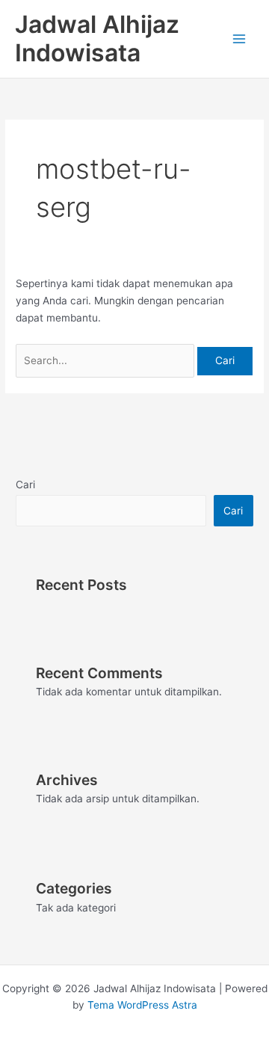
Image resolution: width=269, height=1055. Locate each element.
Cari (25, 484)
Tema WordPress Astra (142, 1005)
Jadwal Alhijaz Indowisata (97, 38)
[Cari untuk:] (106, 360)
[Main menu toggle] (239, 39)
